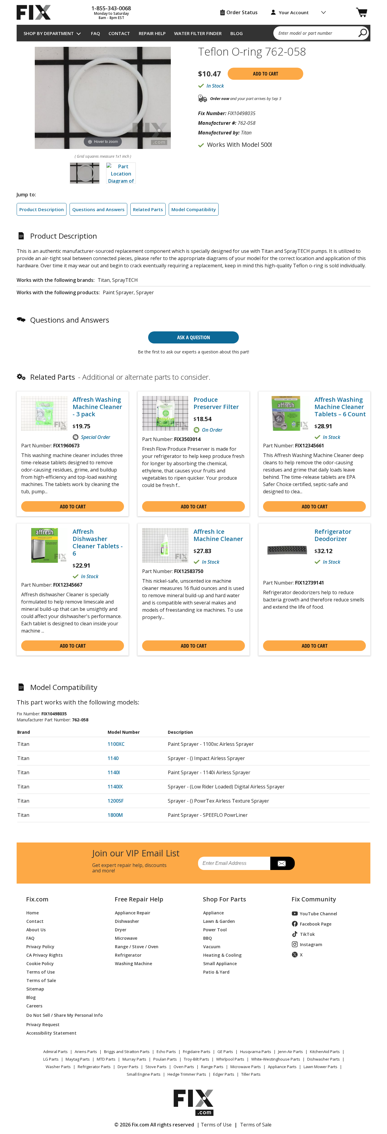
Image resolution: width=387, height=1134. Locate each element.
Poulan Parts (165, 1059)
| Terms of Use (214, 1124)
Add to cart (265, 73)
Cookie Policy (40, 963)
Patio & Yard (216, 972)
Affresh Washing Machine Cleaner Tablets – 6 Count (340, 407)
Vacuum (211, 946)
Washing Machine (133, 963)
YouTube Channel (318, 914)
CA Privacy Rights (44, 955)
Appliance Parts (282, 1066)
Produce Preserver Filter (216, 403)
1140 (113, 758)
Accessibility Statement (51, 1033)
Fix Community (313, 899)
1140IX (115, 786)
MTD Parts (106, 1059)
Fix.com (37, 899)
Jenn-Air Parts (290, 1051)
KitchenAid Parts (325, 1051)
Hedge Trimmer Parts (186, 1074)
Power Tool (215, 929)
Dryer (120, 929)
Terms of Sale (41, 980)
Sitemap (35, 988)
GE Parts (225, 1051)
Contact (119, 33)
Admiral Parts (55, 1051)
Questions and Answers (98, 209)
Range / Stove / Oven (136, 946)
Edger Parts (223, 1074)
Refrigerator (128, 955)
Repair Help (152, 33)
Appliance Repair (132, 912)
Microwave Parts (245, 1066)
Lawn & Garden (219, 921)
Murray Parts (134, 1059)
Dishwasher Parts (323, 1059)
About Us (36, 929)
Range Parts (212, 1066)
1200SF (116, 800)
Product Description (41, 209)
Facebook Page (315, 924)
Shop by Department (49, 33)
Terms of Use (40, 972)
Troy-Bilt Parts (196, 1059)
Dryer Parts (128, 1066)
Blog (236, 33)
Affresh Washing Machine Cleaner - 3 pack (97, 407)
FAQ (95, 33)
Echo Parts (166, 1051)
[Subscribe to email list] (282, 863)
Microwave (126, 938)
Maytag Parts (78, 1059)
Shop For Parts (224, 899)
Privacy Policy (40, 946)
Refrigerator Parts (94, 1066)
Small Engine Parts (144, 1074)
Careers (34, 1005)
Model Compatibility (193, 209)
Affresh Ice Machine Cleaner (218, 535)
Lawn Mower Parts (320, 1066)
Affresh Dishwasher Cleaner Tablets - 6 (98, 542)
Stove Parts (156, 1066)
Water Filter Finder (198, 33)
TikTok (307, 934)
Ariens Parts (86, 1051)
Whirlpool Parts (230, 1059)
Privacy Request (43, 1024)
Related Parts (148, 209)
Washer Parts (58, 1066)
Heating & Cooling (222, 955)
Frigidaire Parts (196, 1051)
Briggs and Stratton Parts (127, 1051)
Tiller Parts (251, 1074)
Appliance (213, 912)
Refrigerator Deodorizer (332, 535)
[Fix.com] (36, 12)
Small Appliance (220, 963)
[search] (363, 32)
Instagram (311, 944)
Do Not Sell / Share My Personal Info (62, 1015)
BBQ (207, 938)
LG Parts (51, 1059)
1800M (115, 815)
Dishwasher (127, 921)
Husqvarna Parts (255, 1051)
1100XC (116, 744)
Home (32, 912)
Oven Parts (184, 1066)
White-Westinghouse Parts (275, 1059)
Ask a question (193, 337)
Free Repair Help (139, 899)
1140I (114, 772)
